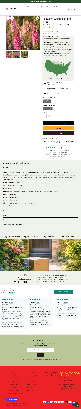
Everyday (20, 405)
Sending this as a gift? (50, 138)
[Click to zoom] (37, 18)
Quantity (46, 112)
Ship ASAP (48, 109)
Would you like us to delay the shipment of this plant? (58, 142)
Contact (40, 12)
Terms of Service (31, 382)
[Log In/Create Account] (71, 9)
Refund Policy (32, 387)
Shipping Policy (31, 384)
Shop (34, 6)
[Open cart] (74, 9)
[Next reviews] (72, 152)
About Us (44, 6)
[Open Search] (69, 9)
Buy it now (58, 133)
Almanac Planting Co (22, 403)
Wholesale (14, 384)
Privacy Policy (32, 390)
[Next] (12, 18)
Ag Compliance (13, 390)
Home (26, 6)
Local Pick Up (14, 382)
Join (40, 355)
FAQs (54, 6)
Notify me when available (58, 123)
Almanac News (14, 376)
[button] (47, 31)
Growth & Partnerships (14, 393)
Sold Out (58, 128)
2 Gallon (47, 101)
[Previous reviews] (44, 152)
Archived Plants (13, 379)
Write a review (63, 291)
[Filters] (75, 292)
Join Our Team (14, 387)
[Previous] (8, 18)
